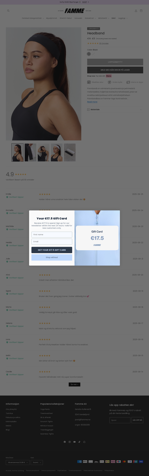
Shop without (52, 257)
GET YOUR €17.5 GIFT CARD (52, 249)
